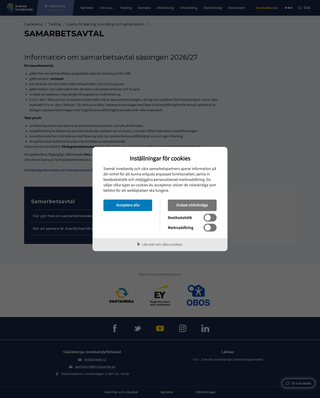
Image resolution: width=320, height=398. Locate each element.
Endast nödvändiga (192, 204)
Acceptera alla (128, 204)
